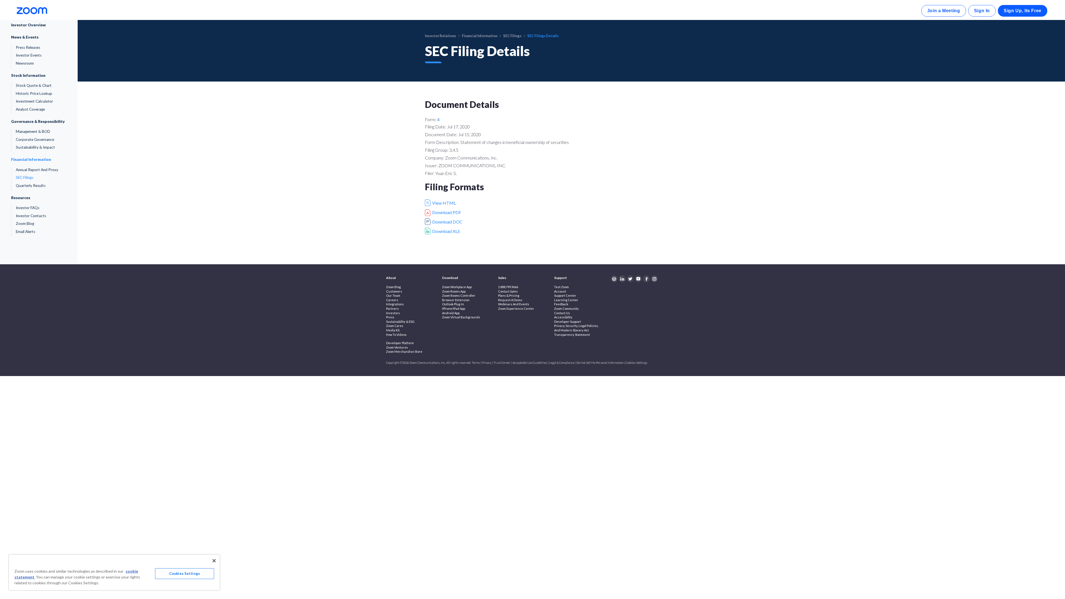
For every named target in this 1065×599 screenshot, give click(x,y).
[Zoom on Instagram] (654, 278)
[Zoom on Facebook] (646, 278)
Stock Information (28, 75)
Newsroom (25, 63)
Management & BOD (33, 131)
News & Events (25, 37)
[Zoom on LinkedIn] (622, 278)
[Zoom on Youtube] (638, 278)
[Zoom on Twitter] (630, 278)
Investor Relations (440, 36)
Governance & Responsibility (38, 121)
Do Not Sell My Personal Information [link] (600, 362)
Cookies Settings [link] (636, 362)
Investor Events (29, 55)
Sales (502, 278)
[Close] (214, 560)
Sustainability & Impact (35, 147)
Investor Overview (28, 25)
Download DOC (447, 221)
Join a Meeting (943, 10)
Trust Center (502, 362)
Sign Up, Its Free (1022, 10)
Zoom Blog (25, 223)
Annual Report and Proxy (37, 169)
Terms (476, 362)
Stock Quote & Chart (34, 85)
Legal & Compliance (561, 362)
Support (560, 278)
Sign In (982, 10)
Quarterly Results (30, 185)
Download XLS (446, 231)
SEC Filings (24, 177)
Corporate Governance (35, 139)
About (391, 278)
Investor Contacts (31, 216)
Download (450, 278)
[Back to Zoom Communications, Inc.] (32, 10)
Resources (20, 198)
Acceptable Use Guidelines (530, 362)
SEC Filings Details (543, 36)
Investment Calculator (34, 101)
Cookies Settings (184, 573)
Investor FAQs (27, 207)
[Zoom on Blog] (614, 278)
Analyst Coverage (30, 109)
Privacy (486, 362)
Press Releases (28, 47)
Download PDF (446, 212)
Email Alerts (25, 231)
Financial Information (31, 159)
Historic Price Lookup (34, 93)
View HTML (444, 202)
